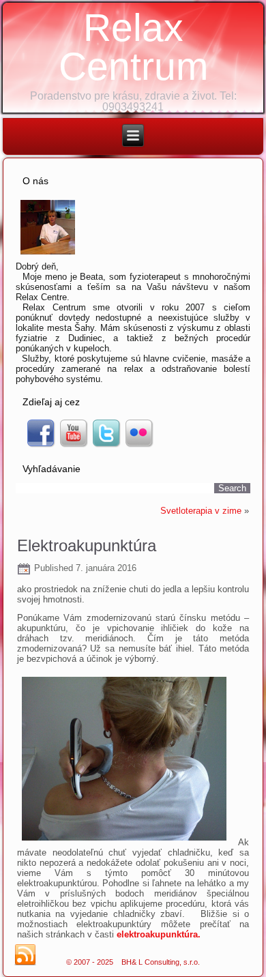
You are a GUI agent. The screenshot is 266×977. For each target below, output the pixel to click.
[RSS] (25, 955)
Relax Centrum (133, 46)
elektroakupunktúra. (159, 934)
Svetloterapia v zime (200, 511)
